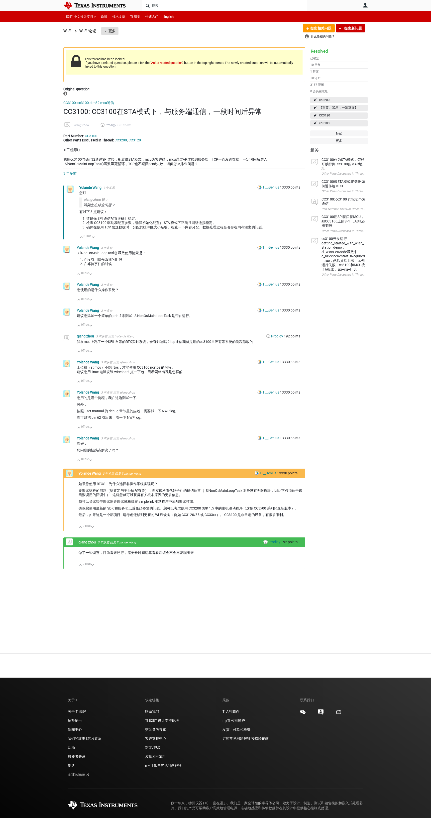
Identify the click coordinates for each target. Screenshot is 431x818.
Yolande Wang (90, 188)
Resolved (319, 51)
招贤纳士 (75, 720)
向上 (81, 237)
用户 (365, 5)
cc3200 (324, 100)
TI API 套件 (230, 712)
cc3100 (324, 123)
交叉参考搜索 (155, 729)
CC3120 (324, 115)
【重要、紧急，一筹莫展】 (338, 107)
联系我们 (152, 712)
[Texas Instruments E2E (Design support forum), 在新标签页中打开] (321, 714)
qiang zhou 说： (96, 200)
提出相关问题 (321, 28)
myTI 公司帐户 (233, 720)
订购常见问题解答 (236, 738)
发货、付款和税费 (236, 729)
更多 (111, 31)
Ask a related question (166, 63)
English (168, 16)
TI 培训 (135, 16)
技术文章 (118, 16)
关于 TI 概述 (77, 712)
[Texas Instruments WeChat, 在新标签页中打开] (303, 714)
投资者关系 (76, 756)
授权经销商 (260, 738)
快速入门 (151, 16)
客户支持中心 (155, 738)
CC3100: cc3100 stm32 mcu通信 (88, 103)
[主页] (98, 5)
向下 (93, 237)
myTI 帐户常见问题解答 (163, 765)
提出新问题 (353, 28)
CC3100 (91, 136)
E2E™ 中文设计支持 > (81, 16)
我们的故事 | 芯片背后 (85, 738)
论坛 (104, 16)
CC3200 (120, 140)
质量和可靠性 (156, 756)
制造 (71, 765)
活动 (71, 747)
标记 (339, 133)
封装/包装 (153, 747)
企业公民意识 (78, 774)
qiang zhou (81, 125)
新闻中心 (75, 729)
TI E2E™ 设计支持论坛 (162, 720)
